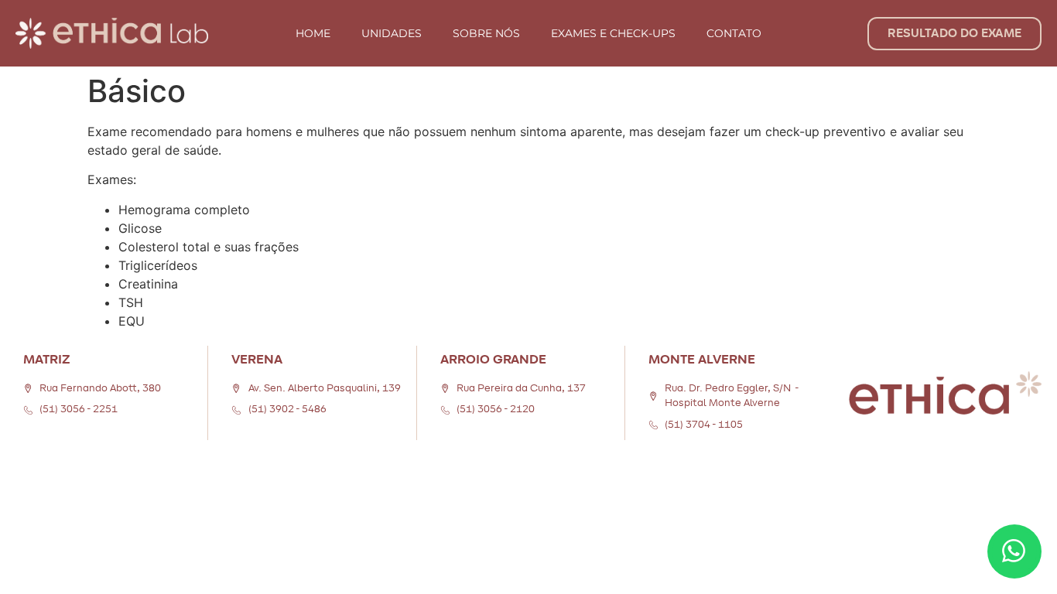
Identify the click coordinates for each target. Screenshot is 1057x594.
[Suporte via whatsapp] (1014, 551)
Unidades (391, 33)
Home (313, 33)
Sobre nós (486, 33)
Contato (733, 33)
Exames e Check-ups (613, 33)
